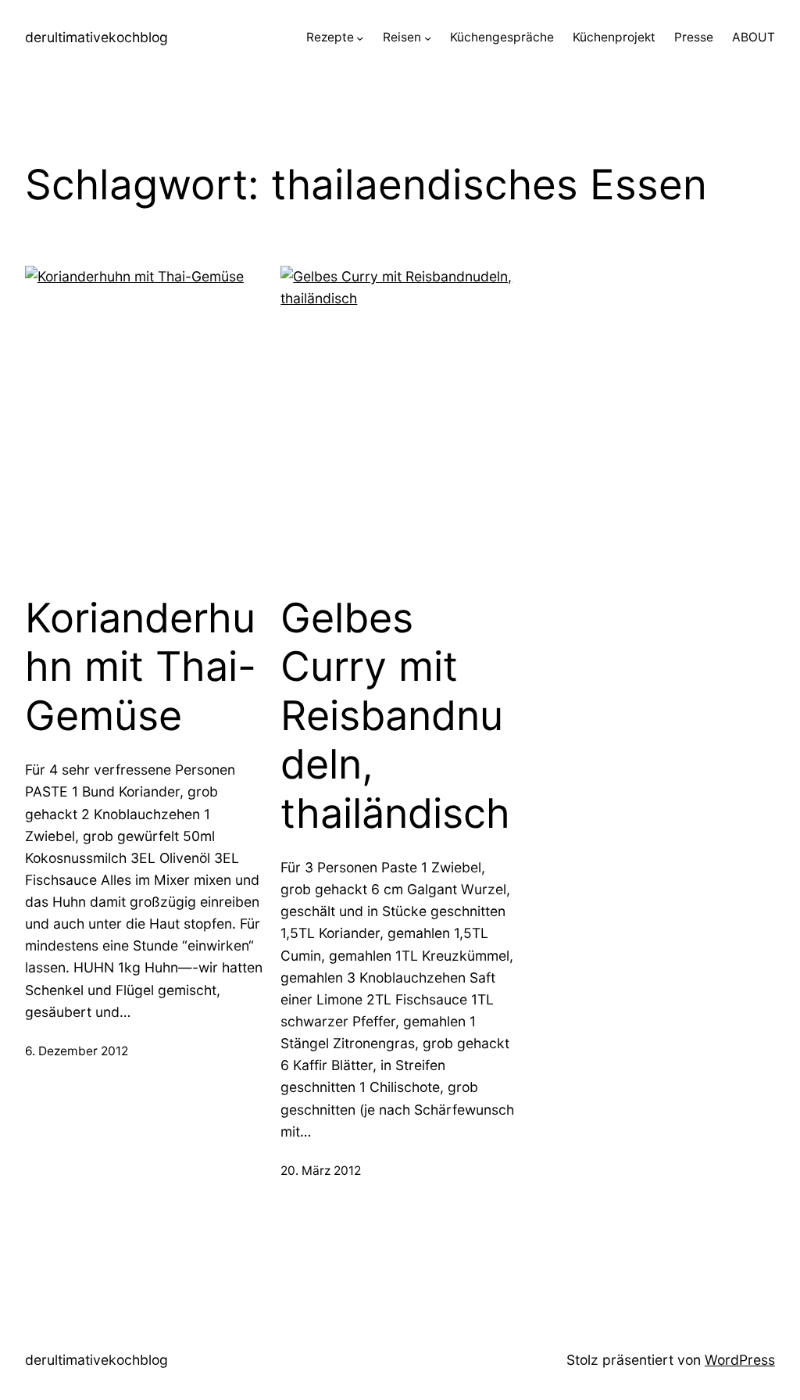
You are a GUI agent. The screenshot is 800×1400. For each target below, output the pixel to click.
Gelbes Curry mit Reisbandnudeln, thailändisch (395, 716)
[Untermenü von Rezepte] (359, 37)
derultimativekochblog (96, 37)
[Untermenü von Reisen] (427, 37)
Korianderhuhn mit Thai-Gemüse (140, 667)
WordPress (740, 1360)
